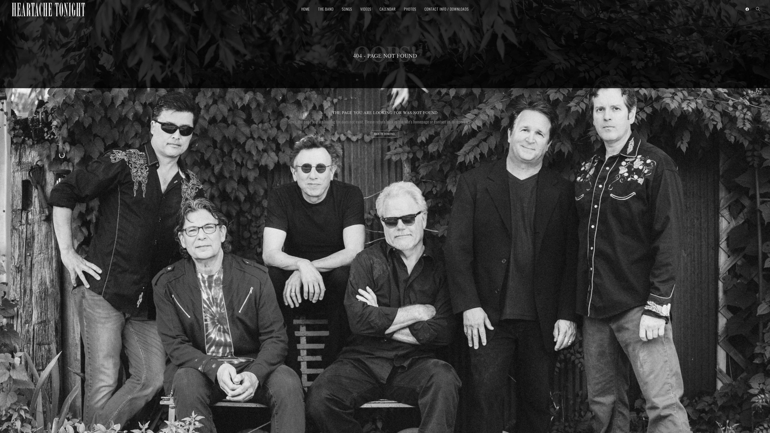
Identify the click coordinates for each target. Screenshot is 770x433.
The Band (326, 9)
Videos (365, 9)
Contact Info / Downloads (447, 9)
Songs (347, 9)
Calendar (388, 9)
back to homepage (385, 134)
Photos (410, 9)
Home (305, 9)
